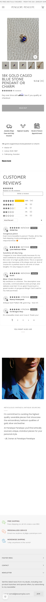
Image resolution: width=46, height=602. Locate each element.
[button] (7, 90)
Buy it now (23, 118)
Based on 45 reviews (11, 190)
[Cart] (40, 7)
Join (38, 594)
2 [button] (17, 320)
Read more (6, 161)
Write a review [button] (23, 193)
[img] (15, 228)
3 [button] (23, 320)
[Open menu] (5, 7)
